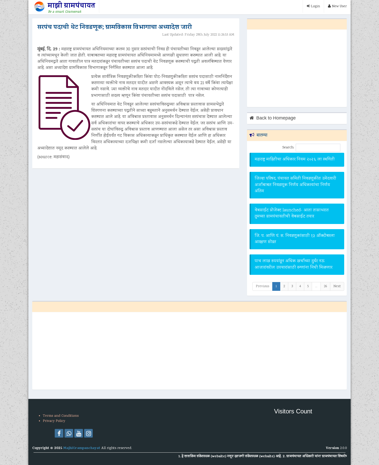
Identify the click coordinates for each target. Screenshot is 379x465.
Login (315, 6)
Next (337, 286)
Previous (262, 286)
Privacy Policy (54, 421)
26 (325, 286)
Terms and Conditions (61, 416)
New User (339, 6)
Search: (288, 147)
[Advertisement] (297, 68)
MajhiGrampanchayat (82, 448)
